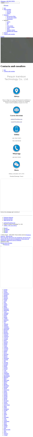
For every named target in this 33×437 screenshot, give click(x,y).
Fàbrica (8, 13)
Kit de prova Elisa (11, 16)
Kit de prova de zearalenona (15, 237)
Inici (5, 8)
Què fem (9, 12)
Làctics (8, 21)
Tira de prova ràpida (11, 17)
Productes (6, 15)
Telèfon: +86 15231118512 (10, 225)
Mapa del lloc (9, 236)
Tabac (8, 28)
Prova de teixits (4, 237)
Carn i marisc (10, 26)
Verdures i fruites (11, 30)
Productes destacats (8, 217)
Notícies (6, 32)
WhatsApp (6, 244)
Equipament (10, 19)
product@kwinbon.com (9, 222)
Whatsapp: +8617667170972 (8, 1)
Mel (8, 23)
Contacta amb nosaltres (9, 34)
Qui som (9, 10)
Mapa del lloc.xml (8, 220)
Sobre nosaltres (7, 9)
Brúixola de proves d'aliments (14, 240)
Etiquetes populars (8, 218)
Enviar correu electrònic (6, 243)
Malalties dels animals (12, 31)
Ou (7, 24)
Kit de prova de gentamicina (14, 239)
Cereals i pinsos (10, 27)
